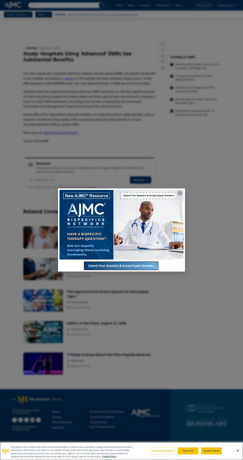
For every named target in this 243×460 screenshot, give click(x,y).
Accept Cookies (211, 450)
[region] (121, 451)
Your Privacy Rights (162, 450)
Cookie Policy (109, 456)
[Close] (237, 450)
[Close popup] (180, 193)
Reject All (188, 450)
